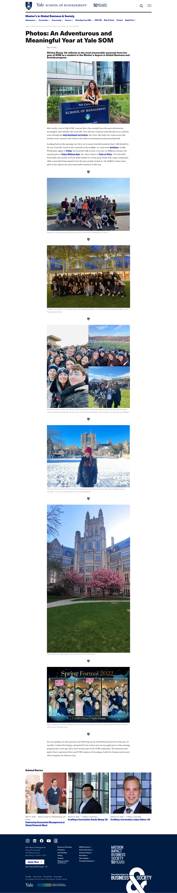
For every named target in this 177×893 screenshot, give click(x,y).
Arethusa (114, 147)
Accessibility (58, 877)
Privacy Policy (47, 877)
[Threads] (56, 842)
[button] (31, 19)
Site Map (28, 877)
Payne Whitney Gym (70, 154)
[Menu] (149, 5)
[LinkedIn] (34, 842)
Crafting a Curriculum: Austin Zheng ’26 (88, 819)
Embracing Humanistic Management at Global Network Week (45, 824)
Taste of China (105, 154)
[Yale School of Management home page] (56, 6)
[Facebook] (41, 842)
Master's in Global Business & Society (49, 16)
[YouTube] (49, 842)
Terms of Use (37, 877)
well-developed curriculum (75, 135)
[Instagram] (27, 842)
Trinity (69, 150)
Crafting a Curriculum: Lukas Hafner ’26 (130, 819)
